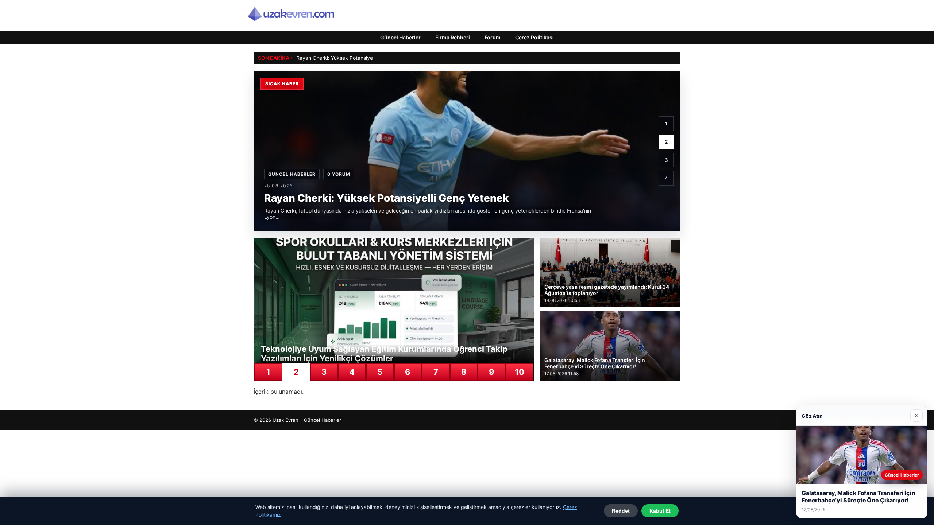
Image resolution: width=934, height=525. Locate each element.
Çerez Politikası (534, 37)
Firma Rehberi (452, 37)
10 (519, 372)
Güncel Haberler (400, 37)
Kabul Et (660, 511)
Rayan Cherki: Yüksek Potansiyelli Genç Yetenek (353, 58)
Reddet (621, 511)
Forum (493, 37)
